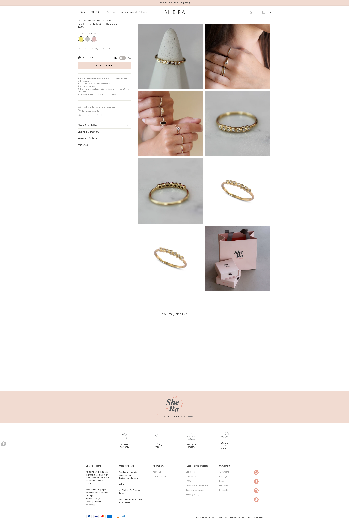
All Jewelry (224, 471)
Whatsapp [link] (90, 504)
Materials (83, 144)
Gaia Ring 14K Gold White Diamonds (97, 20)
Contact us (191, 476)
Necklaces (223, 485)
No (115, 58)
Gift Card (190, 471)
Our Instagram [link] (159, 476)
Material (87, 33)
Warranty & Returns (89, 138)
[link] (174, 2)
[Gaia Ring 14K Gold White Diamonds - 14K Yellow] (97, 378)
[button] (3, 443)
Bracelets (223, 490)
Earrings (223, 476)
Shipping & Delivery (88, 131)
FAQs (188, 481)
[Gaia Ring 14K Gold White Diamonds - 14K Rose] (104, 378)
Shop (82, 12)
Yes (129, 58)
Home (80, 20)
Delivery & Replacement (197, 485)
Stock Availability (87, 125)
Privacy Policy (192, 494)
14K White (87, 39)
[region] (174, 20)
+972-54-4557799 (93, 500)
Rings (221, 481)
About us (157, 471)
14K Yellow (81, 39)
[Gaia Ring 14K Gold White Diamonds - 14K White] (101, 378)
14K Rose (94, 39)
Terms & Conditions (195, 490)
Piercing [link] (111, 12)
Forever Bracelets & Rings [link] (133, 12)
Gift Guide (96, 12)
